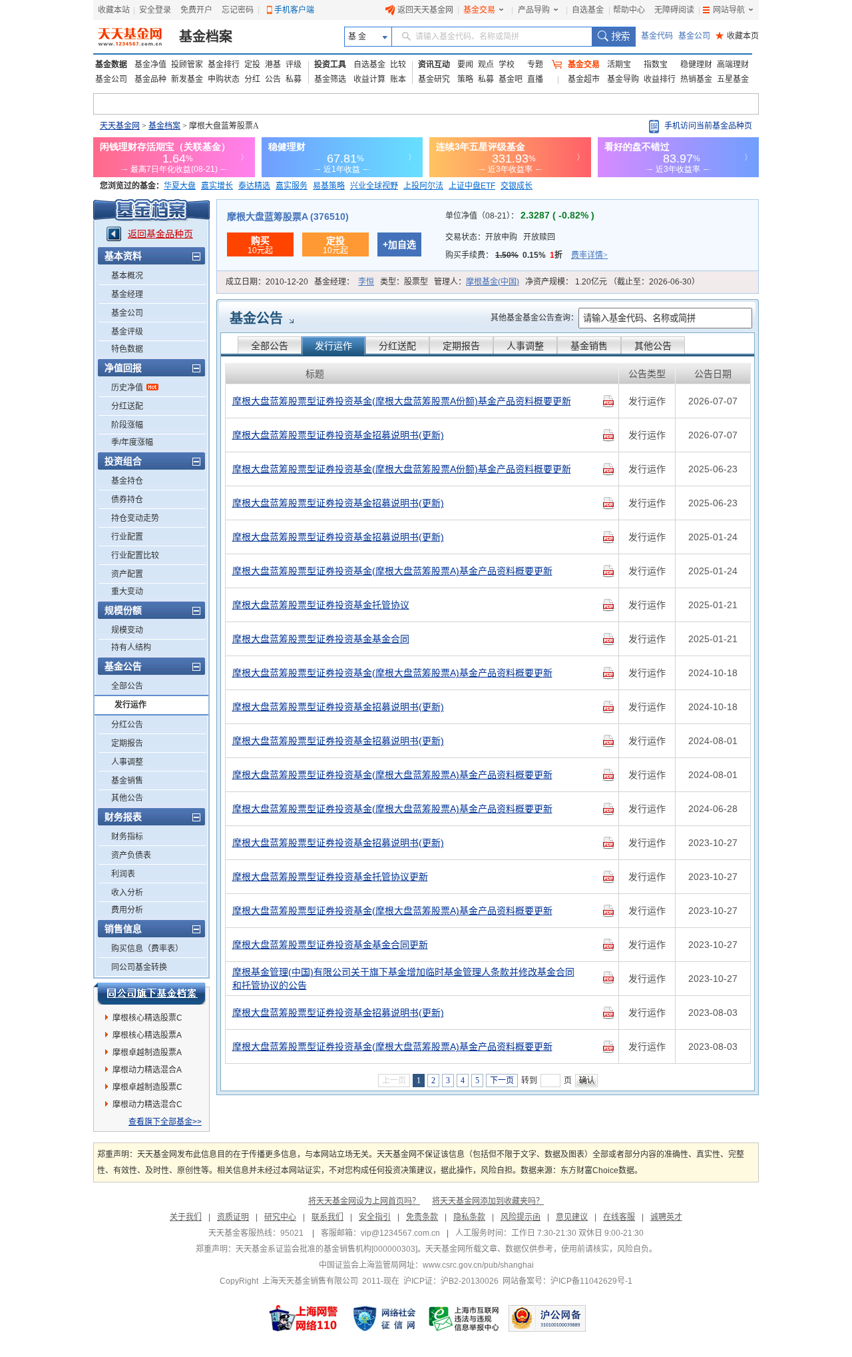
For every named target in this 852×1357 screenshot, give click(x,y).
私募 (294, 79)
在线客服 (619, 1217)
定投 (252, 64)
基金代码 (657, 36)
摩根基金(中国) (492, 281)
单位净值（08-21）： (519, 216)
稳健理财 (696, 64)
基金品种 (150, 79)
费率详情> (589, 255)
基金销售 (127, 780)
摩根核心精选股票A (147, 1035)
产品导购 (534, 10)
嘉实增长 (217, 186)
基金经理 (127, 294)
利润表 (123, 874)
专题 (535, 64)
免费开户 (196, 10)
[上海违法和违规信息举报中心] (464, 1318)
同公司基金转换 (139, 967)
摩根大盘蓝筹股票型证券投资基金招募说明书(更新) (338, 435)
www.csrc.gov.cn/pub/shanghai (478, 1265)
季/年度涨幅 (132, 442)
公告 (273, 79)
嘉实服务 (292, 186)
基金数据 (111, 64)
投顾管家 (187, 64)
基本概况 (127, 275)
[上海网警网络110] (303, 1318)
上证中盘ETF (472, 186)
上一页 (394, 1080)
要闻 (465, 64)
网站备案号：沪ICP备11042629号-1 (567, 1281)
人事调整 (127, 762)
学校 (507, 64)
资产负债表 (131, 855)
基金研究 (434, 79)
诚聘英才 (666, 1217)
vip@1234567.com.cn (400, 1233)
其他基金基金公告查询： (534, 317)
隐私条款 (469, 1217)
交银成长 (516, 186)
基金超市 (584, 79)
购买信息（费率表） (147, 948)
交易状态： (500, 237)
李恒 (366, 281)
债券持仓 (127, 499)
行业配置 (127, 537)
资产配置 (127, 574)
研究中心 (280, 1217)
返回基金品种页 (160, 233)
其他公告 (127, 798)
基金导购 (623, 79)
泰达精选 (254, 186)
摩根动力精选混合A (147, 1070)
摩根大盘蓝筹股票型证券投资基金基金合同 (320, 639)
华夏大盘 (180, 186)
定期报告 (127, 743)
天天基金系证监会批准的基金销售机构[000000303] (326, 1249)
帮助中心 (629, 10)
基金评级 (127, 331)
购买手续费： (526, 255)
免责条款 (422, 1217)
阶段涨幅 (127, 425)
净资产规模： (612, 281)
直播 (535, 79)
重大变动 (127, 591)
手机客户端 (294, 10)
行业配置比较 (135, 555)
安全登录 (155, 10)
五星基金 (733, 79)
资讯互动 (434, 64)
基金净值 (150, 64)
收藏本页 (737, 36)
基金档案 (205, 36)
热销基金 (696, 79)
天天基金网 (120, 126)
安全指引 (375, 1217)
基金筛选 (330, 79)
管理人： (476, 281)
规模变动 (127, 630)
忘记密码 (238, 10)
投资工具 (330, 64)
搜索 (613, 36)
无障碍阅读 (674, 10)
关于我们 (186, 1217)
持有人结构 (131, 647)
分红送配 (127, 406)
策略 (465, 79)
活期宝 (619, 64)
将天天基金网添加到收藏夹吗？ (488, 1201)
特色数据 (127, 349)
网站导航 (729, 10)
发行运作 (130, 704)
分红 (252, 79)
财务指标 (127, 836)
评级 (294, 64)
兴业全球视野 (374, 186)
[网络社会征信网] (384, 1318)
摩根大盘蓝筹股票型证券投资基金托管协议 (320, 605)
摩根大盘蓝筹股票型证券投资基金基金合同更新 (330, 944)
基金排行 (224, 64)
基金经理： (344, 281)
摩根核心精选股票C (147, 1018)
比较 (398, 64)
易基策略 (329, 186)
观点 (486, 64)
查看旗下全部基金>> (165, 1122)
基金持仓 (127, 481)
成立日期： (267, 281)
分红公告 (127, 724)
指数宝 (656, 64)
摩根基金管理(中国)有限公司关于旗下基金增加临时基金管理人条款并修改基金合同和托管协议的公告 (403, 979)
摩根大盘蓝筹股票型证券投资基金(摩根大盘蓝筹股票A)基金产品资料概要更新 (392, 571)
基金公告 (256, 318)
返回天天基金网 (425, 10)
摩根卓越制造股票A (147, 1052)
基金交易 (479, 10)
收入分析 (127, 892)
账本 (398, 79)
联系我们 (327, 1217)
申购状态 (224, 79)
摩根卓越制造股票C (147, 1087)
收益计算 (369, 79)
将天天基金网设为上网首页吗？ (364, 1201)
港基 (273, 64)
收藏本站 (114, 10)
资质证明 (233, 1217)
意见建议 (572, 1217)
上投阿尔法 (423, 186)
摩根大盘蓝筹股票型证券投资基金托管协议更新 (330, 876)
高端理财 (733, 64)
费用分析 (127, 910)
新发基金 (187, 79)
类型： (404, 281)
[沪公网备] (547, 1318)
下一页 (502, 1080)
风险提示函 (520, 1217)
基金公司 (694, 36)
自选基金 (588, 10)
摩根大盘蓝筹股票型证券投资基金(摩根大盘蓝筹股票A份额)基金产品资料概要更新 (401, 401)
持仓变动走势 (135, 518)
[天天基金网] (131, 37)
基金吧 (511, 79)
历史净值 (127, 387)
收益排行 (660, 79)
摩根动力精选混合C (147, 1104)
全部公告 (127, 686)
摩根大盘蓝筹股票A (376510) (288, 216)
